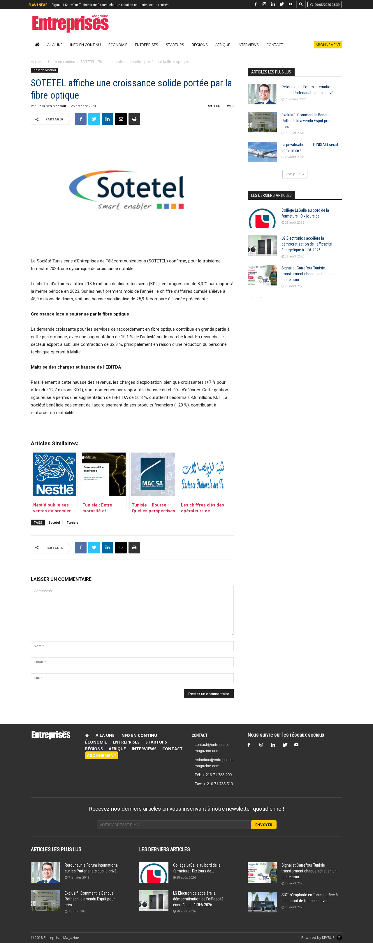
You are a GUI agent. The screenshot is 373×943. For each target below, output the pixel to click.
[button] (301, 4)
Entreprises (146, 50)
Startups (175, 50)
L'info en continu (61, 67)
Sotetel (54, 528)
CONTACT (199, 741)
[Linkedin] (273, 4)
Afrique (222, 50)
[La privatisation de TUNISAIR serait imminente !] (262, 158)
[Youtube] (290, 4)
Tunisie (72, 528)
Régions (200, 50)
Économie (117, 50)
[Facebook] (255, 4)
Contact (274, 50)
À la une (55, 50)
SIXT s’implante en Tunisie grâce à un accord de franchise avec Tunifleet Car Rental (112, 5)
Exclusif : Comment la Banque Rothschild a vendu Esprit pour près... (306, 127)
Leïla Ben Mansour (52, 112)
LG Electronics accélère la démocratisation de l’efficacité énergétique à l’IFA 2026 (306, 250)
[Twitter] (281, 4)
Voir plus (293, 180)
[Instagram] (264, 4)
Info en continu (85, 50)
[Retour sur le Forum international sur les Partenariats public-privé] (262, 100)
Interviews (248, 50)
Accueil (37, 67)
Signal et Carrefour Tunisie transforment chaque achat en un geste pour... (309, 280)
